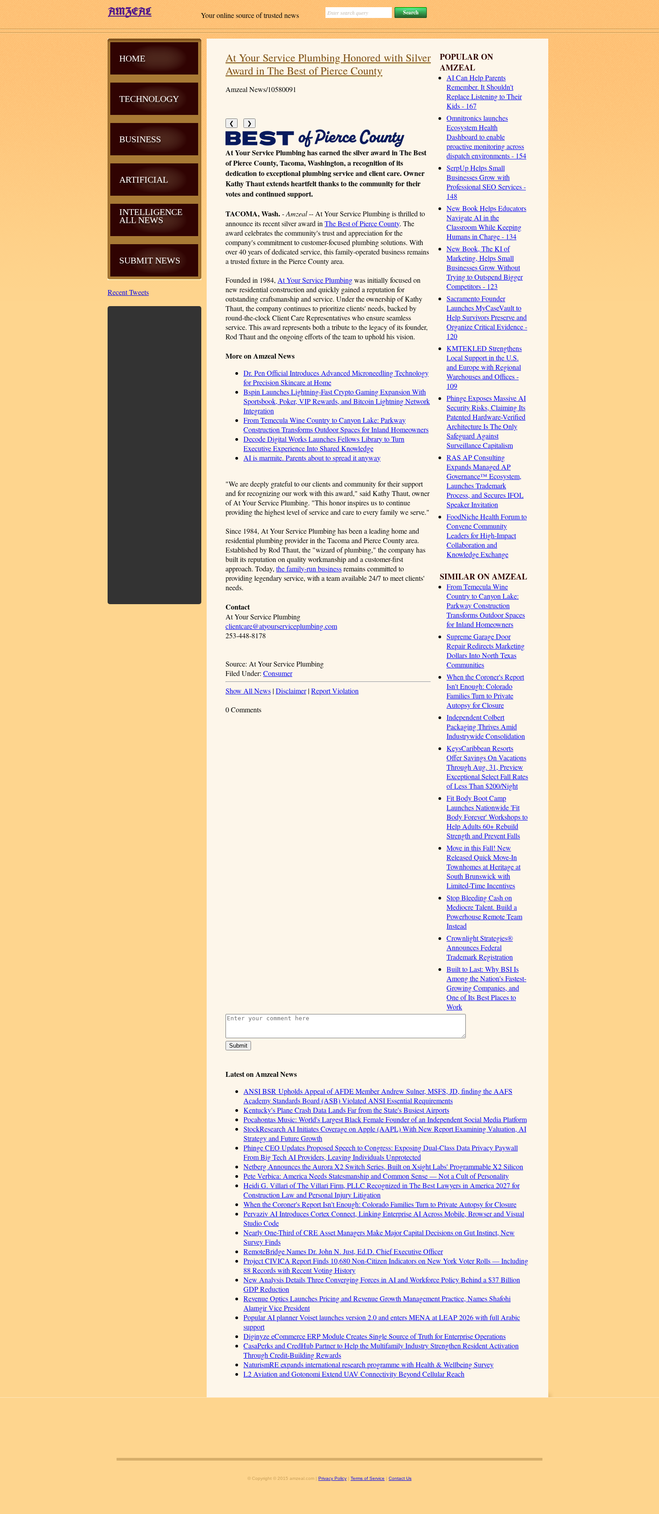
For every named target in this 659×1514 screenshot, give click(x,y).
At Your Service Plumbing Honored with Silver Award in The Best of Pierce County (328, 64)
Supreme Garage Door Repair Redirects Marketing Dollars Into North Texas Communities (486, 650)
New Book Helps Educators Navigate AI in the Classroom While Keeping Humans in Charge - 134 (486, 222)
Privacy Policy (332, 1478)
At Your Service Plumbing (314, 280)
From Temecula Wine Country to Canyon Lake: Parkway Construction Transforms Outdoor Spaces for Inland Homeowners (486, 605)
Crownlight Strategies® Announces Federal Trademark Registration (480, 947)
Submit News (149, 260)
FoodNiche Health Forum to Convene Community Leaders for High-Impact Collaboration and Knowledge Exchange (487, 535)
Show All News (248, 690)
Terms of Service (368, 1478)
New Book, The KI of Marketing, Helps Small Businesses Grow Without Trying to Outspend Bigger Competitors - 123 (485, 267)
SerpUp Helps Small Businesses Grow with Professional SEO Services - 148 (486, 182)
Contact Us (400, 1478)
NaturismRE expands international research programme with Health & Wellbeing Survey (368, 1364)
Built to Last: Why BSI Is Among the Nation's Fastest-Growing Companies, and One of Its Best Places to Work (486, 987)
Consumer (277, 673)
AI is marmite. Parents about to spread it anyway (312, 457)
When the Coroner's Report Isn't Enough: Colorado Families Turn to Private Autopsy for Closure (485, 691)
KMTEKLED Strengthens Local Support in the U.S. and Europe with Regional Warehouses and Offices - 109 (484, 367)
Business (140, 139)
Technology (149, 99)
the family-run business (309, 568)
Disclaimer (291, 690)
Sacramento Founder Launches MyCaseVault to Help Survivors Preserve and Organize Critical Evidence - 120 (487, 317)
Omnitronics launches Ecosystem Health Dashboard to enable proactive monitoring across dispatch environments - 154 (486, 136)
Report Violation (335, 690)
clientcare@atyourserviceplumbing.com (281, 626)
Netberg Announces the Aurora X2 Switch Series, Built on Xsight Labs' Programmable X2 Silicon (383, 1166)
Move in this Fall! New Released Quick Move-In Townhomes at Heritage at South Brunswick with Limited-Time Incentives (483, 866)
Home (132, 58)
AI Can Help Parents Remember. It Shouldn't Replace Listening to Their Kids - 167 (484, 91)
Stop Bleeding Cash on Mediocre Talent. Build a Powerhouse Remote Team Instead (484, 911)
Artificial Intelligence (150, 196)
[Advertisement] (155, 454)
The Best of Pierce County (362, 223)
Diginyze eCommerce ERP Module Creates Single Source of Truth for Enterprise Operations (374, 1336)
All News (141, 220)
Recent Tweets (128, 292)
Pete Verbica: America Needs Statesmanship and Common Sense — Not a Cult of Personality (376, 1175)
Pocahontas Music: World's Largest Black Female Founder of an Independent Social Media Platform (385, 1119)
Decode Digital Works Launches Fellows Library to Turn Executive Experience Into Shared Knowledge (323, 443)
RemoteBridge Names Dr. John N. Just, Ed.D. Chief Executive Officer (343, 1251)
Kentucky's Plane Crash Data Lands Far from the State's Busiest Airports (346, 1110)
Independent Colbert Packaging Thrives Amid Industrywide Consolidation (486, 726)
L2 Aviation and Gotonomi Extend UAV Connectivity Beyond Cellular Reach (353, 1373)
